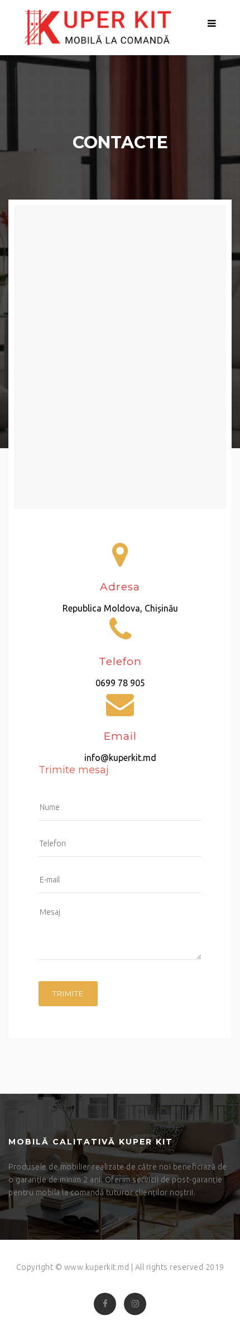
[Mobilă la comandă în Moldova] (94, 27)
